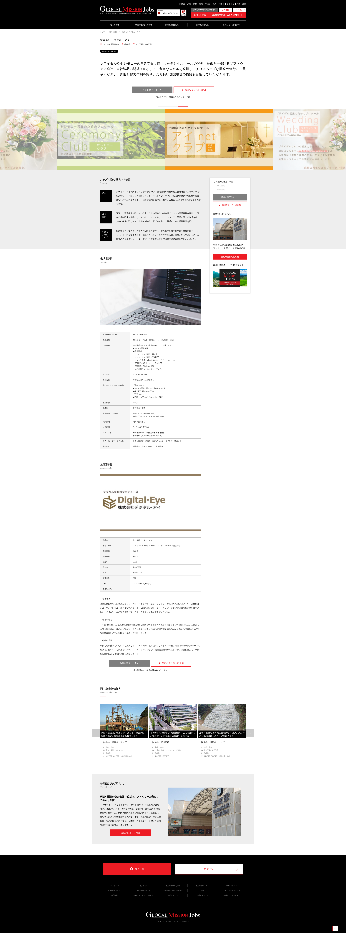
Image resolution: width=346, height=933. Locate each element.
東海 (215, 4)
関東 (195, 4)
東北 (189, 4)
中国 (226, 4)
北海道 (182, 4)
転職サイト (201, 895)
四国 (232, 4)
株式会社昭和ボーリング (115, 742)
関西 (220, 4)
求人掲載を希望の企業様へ (173, 890)
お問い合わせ (173, 895)
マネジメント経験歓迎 (109, 51)
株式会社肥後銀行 (160, 742)
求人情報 (221, 186)
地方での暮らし (202, 25)
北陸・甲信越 (205, 4)
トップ (102, 32)
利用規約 (114, 895)
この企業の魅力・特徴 (223, 182)
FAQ (202, 890)
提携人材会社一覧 (143, 890)
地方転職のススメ (173, 25)
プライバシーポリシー (230, 890)
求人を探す (114, 25)
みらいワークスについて (142, 895)
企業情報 (221, 189)
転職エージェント (230, 895)
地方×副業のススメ (115, 890)
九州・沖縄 (241, 4)
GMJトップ (115, 886)
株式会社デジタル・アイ (131, 32)
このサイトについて (231, 25)
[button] (163, 106)
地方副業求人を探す (143, 25)
